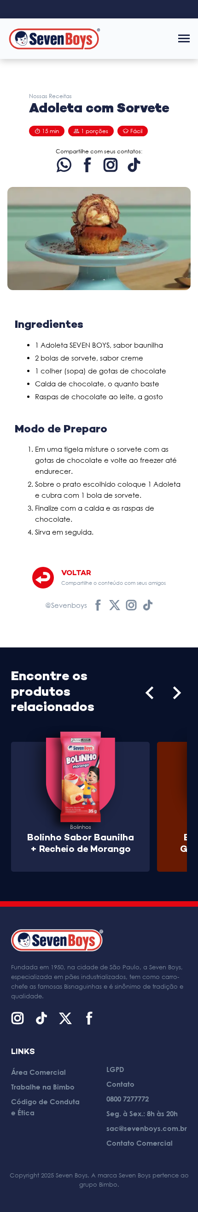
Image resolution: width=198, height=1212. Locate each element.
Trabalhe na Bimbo (43, 1087)
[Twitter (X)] (114, 605)
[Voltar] (43, 578)
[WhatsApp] (64, 164)
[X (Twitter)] (65, 1018)
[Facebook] (87, 164)
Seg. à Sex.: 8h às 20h (142, 1113)
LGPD (115, 1069)
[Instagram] (110, 164)
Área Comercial (38, 1072)
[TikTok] (134, 164)
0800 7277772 (127, 1099)
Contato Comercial (139, 1143)
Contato (120, 1084)
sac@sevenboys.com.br (146, 1128)
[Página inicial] (54, 38)
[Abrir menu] (184, 38)
